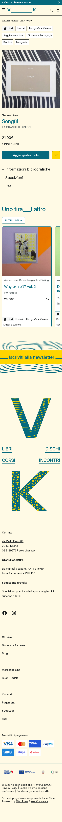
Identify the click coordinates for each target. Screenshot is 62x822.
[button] (56, 155)
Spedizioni (14, 177)
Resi (8, 186)
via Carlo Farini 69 (12, 541)
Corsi (8, 460)
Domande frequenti (14, 645)
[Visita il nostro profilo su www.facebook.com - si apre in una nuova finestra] (4, 613)
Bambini (7, 42)
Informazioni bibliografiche (27, 169)
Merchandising (11, 669)
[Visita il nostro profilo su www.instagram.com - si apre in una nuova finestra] (14, 613)
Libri (7, 448)
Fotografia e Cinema (40, 28)
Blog (5, 653)
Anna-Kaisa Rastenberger (19, 280)
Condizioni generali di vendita (33, 790)
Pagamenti (8, 702)
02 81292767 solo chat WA (18, 550)
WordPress (22, 801)
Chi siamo (8, 637)
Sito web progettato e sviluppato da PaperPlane (28, 798)
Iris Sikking (42, 280)
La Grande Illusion (16, 127)
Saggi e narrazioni (13, 35)
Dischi (52, 448)
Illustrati (21, 28)
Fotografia (21, 42)
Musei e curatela (12, 324)
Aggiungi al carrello (26, 155)
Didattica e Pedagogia (40, 35)
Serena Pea (10, 115)
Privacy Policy (9, 787)
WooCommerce (39, 801)
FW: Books (10, 293)
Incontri (49, 460)
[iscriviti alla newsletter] (31, 357)
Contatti (7, 694)
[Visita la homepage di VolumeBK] (21, 10)
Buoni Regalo (10, 678)
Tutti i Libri (12, 220)
